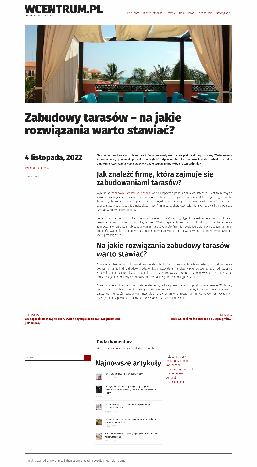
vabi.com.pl (173, 365)
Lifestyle (171, 13)
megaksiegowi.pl (176, 373)
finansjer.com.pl (175, 381)
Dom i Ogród (186, 13)
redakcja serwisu (38, 168)
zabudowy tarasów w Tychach (131, 193)
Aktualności (133, 13)
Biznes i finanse (152, 13)
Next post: (201, 317)
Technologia (205, 13)
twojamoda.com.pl (177, 360)
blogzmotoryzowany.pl (179, 369)
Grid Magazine (84, 460)
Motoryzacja (223, 13)
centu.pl (171, 377)
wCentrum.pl (64, 9)
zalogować (116, 348)
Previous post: (72, 319)
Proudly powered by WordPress (44, 460)
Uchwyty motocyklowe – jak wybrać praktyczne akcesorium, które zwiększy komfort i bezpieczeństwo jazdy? (130, 389)
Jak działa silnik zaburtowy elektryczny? (124, 374)
